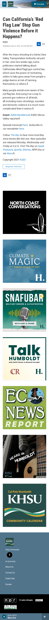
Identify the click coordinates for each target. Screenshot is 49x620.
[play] (4, 616)
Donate (40, 4)
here (25, 125)
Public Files (10, 579)
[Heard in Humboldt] (24, 456)
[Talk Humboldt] (24, 358)
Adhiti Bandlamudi (20, 115)
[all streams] (45, 616)
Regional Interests (14, 166)
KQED (23, 159)
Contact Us (10, 573)
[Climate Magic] (24, 261)
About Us (9, 567)
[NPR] (10, 600)
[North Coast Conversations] (24, 212)
